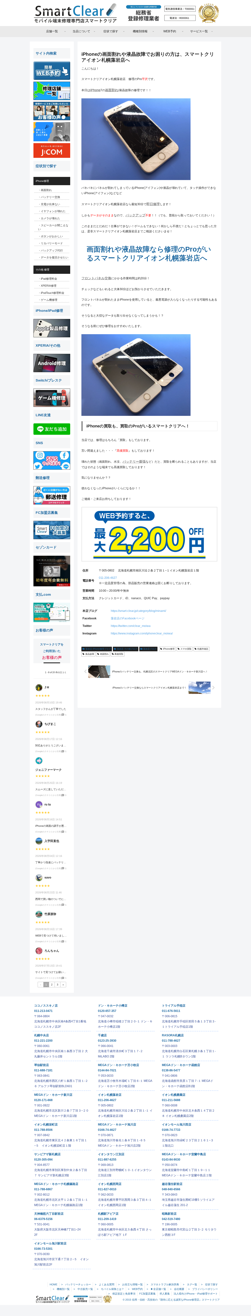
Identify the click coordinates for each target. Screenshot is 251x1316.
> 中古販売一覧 (83, 1289)
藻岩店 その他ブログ (127, 649)
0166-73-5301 (43, 1248)
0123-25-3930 (107, 1040)
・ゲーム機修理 (47, 299)
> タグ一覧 (190, 1284)
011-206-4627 (108, 577)
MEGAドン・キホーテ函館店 (181, 1065)
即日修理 (153, 204)
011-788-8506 (43, 1129)
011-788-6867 (43, 1189)
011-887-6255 (107, 1159)
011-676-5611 (171, 1010)
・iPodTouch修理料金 (51, 292)
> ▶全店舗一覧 (156, 1289)
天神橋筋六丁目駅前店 (49, 1213)
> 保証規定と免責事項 (121, 1293)
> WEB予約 (135, 1289)
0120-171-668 (43, 1100)
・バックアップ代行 (50, 250)
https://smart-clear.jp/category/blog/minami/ (138, 610)
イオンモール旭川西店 (176, 1124)
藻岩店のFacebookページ (127, 618)
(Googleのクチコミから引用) (48, 715)
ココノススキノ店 (46, 1005)
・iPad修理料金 (47, 278)
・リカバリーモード (50, 243)
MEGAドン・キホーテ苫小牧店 (118, 1065)
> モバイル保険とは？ (110, 1289)
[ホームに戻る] (125, 13)
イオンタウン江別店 (111, 1154)
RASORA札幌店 (173, 1035)
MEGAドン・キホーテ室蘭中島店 (184, 1154)
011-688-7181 (43, 1070)
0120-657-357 (107, 1010)
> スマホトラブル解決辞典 (163, 1284)
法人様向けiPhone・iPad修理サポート (196, 1293)
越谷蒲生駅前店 (172, 1184)
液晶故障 (89, 654)
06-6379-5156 (43, 1219)
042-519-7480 (171, 1219)
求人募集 (164, 1293)
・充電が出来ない (49, 204)
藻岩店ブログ (149, 649)
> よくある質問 (104, 1284)
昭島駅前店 (169, 1213)
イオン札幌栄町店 (46, 1124)
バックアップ (135, 215)
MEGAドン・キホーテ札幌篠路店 (56, 1184)
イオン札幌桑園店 (173, 1094)
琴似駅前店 (41, 1065)
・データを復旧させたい (53, 257)
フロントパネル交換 (96, 278)
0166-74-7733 (171, 1129)
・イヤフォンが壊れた (52, 211)
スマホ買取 (185, 649)
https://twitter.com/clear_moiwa (130, 625)
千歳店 (102, 1035)
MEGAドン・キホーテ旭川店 (117, 1124)
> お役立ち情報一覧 (130, 1284)
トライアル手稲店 (173, 1005)
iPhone (95, 90)
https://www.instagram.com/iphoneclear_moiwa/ (142, 633)
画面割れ (111, 90)
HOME (53, 1284)
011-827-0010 (107, 1189)
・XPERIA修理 (47, 285)
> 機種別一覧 (61, 1289)
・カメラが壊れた (49, 218)
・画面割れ (45, 190)
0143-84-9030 (171, 1159)
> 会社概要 (177, 1289)
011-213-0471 (43, 1010)
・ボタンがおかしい (50, 236)
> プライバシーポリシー (203, 1289)
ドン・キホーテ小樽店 (112, 1005)
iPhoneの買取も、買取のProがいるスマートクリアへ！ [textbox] (138, 426)
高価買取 (118, 654)
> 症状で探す (209, 1284)
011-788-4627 (171, 1040)
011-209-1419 (107, 1219)
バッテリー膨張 (134, 461)
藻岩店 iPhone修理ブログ (98, 649)
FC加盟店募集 (147, 1293)
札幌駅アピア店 (108, 1213)
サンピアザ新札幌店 (47, 1154)
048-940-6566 (171, 1189)
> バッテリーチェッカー (76, 1284)
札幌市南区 (202, 649)
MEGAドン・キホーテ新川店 (53, 1094)
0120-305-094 (43, 1159)
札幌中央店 (41, 1035)
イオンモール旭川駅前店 (50, 1243)
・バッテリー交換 (49, 197)
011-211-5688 (171, 1100)
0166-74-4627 (107, 1129)
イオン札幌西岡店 (109, 1184)
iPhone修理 (169, 649)
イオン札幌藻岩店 (109, 1094)
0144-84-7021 (107, 1070)
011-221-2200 (43, 1040)
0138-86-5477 (171, 1070)
